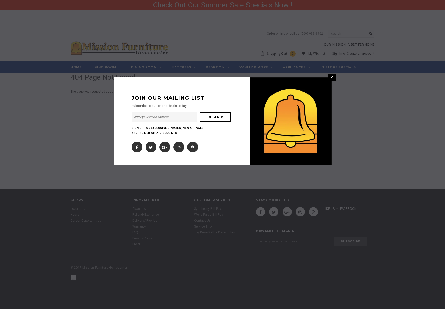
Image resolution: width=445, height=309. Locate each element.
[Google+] (164, 146)
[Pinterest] (192, 146)
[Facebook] (137, 146)
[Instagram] (179, 146)
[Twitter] (151, 146)
